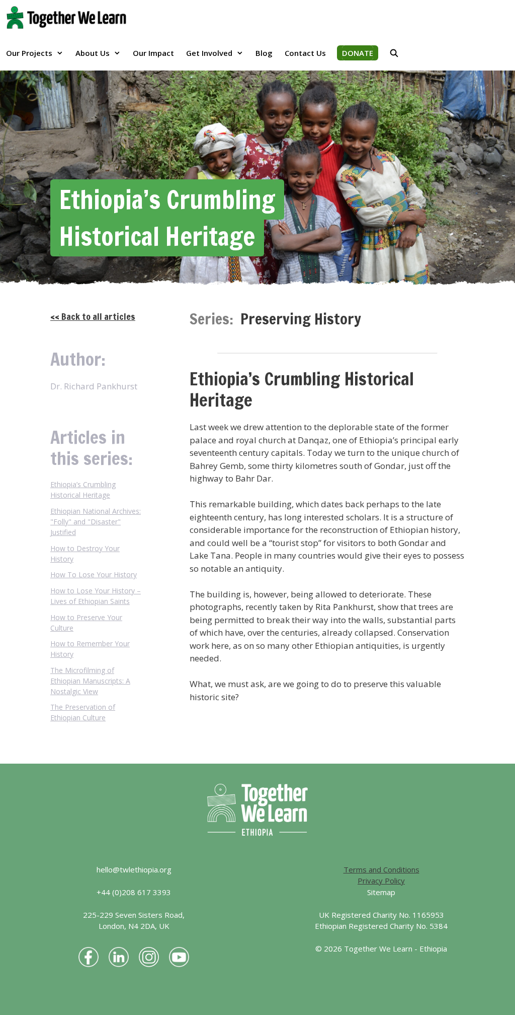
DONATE (357, 53)
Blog (264, 53)
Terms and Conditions (381, 869)
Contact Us (305, 53)
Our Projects (29, 53)
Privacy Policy (381, 880)
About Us (92, 53)
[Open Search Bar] (394, 53)
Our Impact (153, 53)
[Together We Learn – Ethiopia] (69, 17)
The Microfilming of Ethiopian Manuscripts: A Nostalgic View (90, 680)
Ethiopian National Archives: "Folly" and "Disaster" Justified (95, 521)
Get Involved (209, 53)
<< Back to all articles (92, 316)
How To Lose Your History (93, 574)
